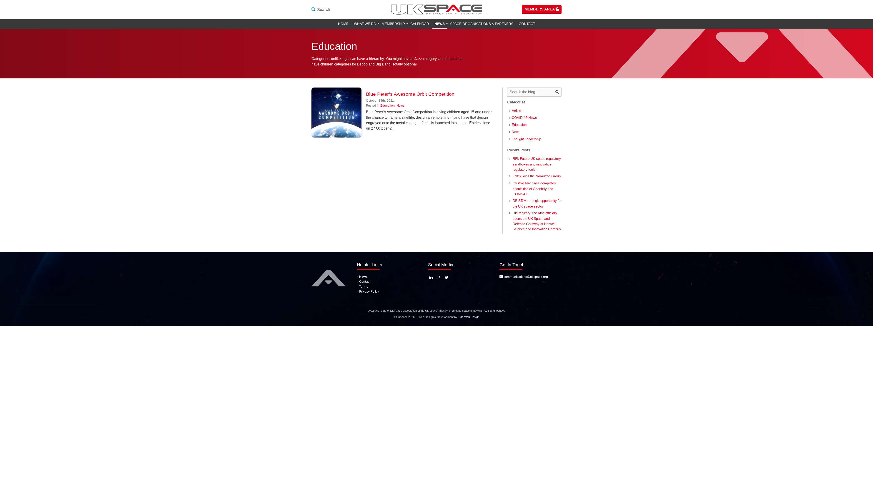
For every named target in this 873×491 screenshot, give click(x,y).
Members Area (540, 9)
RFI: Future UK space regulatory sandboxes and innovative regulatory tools (537, 164)
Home (343, 24)
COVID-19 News (524, 118)
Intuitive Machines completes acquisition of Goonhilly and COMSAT (534, 188)
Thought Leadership (526, 139)
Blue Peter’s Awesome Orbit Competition (410, 94)
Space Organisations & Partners (481, 24)
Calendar (419, 24)
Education (387, 105)
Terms (363, 286)
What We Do (365, 24)
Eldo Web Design (468, 317)
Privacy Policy (369, 291)
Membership (393, 24)
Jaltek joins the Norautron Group (537, 176)
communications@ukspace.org (525, 276)
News (439, 24)
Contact (527, 24)
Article (516, 111)
